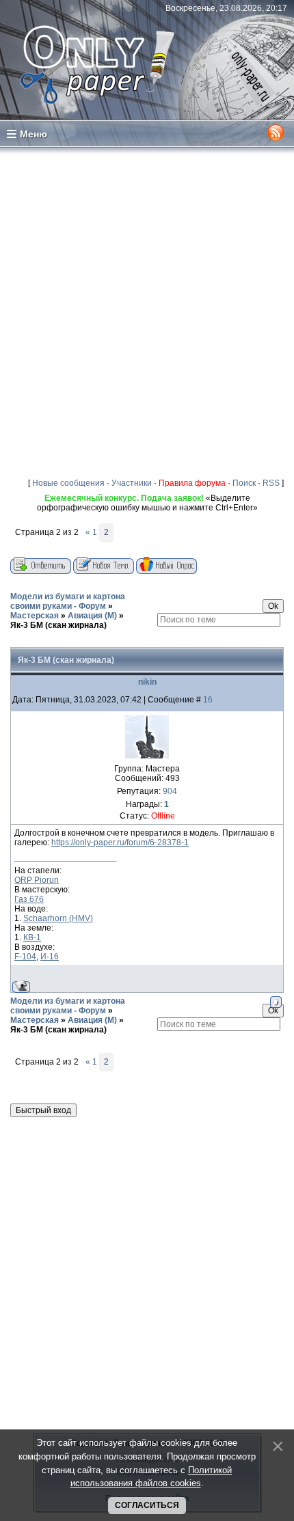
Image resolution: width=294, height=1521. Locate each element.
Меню (33, 133)
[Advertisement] (147, 309)
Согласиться (147, 1505)
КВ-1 (32, 937)
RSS (271, 483)
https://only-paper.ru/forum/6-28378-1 (120, 842)
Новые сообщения (68, 483)
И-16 (49, 956)
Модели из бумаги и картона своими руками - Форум (67, 601)
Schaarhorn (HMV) (58, 918)
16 (208, 699)
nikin (147, 682)
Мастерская (34, 615)
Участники (131, 483)
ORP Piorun (36, 880)
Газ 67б (29, 899)
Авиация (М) (92, 615)
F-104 (25, 956)
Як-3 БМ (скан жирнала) (58, 625)
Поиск (244, 483)
